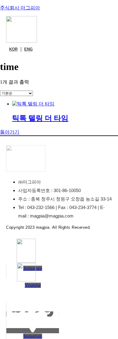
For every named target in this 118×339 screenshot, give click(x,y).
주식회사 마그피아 (20, 7)
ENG (28, 49)
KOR (13, 49)
